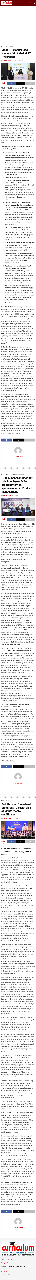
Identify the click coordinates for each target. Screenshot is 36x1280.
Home (2, 46)
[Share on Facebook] (11, 83)
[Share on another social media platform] (30, 83)
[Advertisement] (18, 25)
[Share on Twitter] (20, 83)
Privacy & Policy (20, 1266)
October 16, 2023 (18, 60)
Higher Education (10, 474)
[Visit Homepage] (6, 3)
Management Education (22, 474)
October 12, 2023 (18, 495)
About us (3, 1266)
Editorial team (7, 60)
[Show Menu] (30, 3)
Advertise (11, 1266)
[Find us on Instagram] (9, 1275)
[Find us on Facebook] (1, 1275)
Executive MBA (10, 760)
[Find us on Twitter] (4, 1275)
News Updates (9, 46)
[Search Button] (34, 3)
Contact (29, 1266)
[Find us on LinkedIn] (6, 1275)
